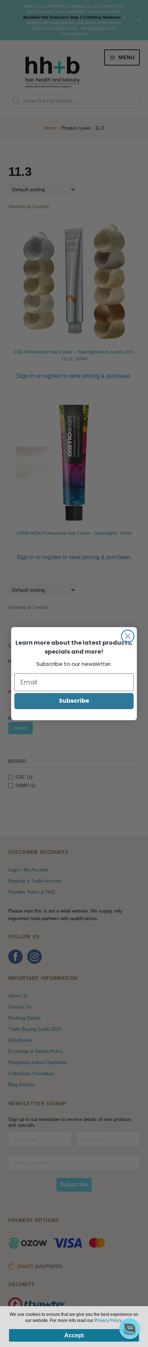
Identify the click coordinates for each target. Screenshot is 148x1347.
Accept (74, 1335)
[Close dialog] (127, 636)
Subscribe (74, 701)
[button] (129, 1328)
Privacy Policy (107, 1320)
